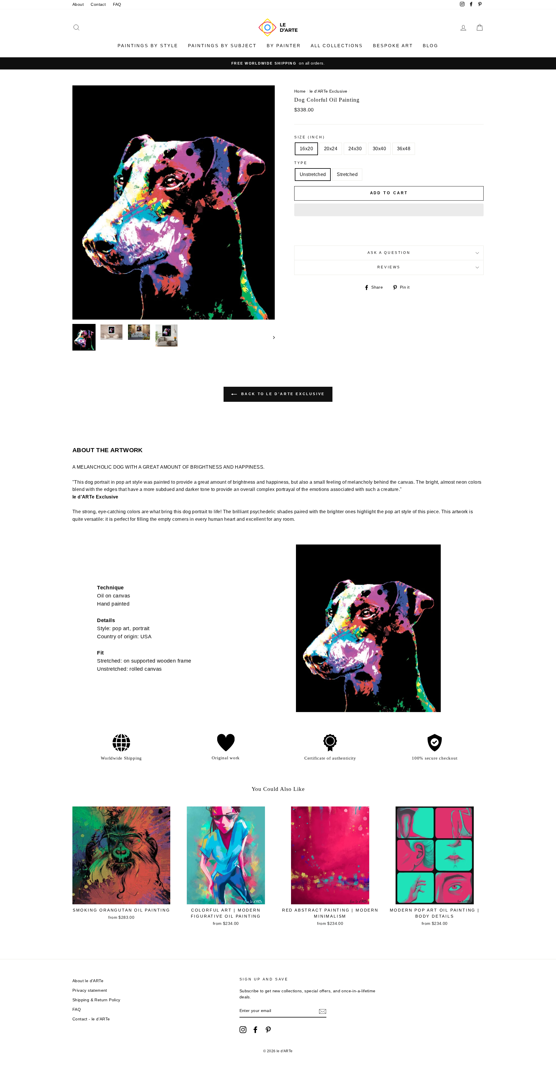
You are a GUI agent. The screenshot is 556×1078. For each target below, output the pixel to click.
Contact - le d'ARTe (91, 1019)
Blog (430, 45)
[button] (389, 210)
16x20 (306, 148)
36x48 (403, 148)
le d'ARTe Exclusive (329, 91)
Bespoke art (393, 45)
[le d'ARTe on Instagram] (242, 1029)
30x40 (379, 148)
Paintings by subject (222, 45)
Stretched (347, 174)
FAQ (117, 4)
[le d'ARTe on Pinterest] (268, 1029)
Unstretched (313, 174)
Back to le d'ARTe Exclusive (282, 394)
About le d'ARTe (87, 981)
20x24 (330, 148)
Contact (98, 4)
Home (300, 91)
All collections (337, 45)
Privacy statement (89, 990)
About (78, 4)
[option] (278, 63)
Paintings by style (148, 45)
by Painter (284, 45)
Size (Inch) (309, 137)
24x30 (355, 148)
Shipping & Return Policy (96, 1000)
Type (300, 163)
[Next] (271, 337)
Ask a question (388, 253)
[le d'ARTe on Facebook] (255, 1029)
